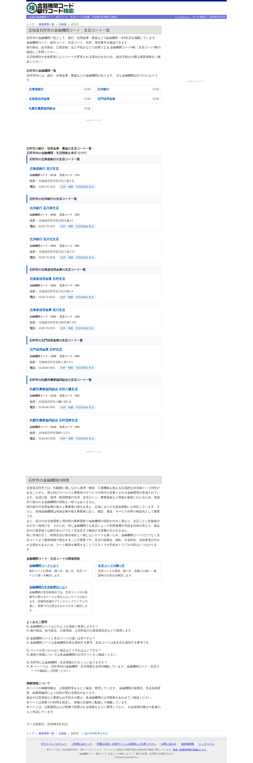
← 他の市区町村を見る (94, 733)
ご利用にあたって (81, 743)
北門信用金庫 (39, 349)
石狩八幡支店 (68, 389)
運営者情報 (187, 743)
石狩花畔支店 (68, 420)
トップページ (182, 17)
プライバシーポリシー (54, 743)
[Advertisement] (93, 132)
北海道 (62, 24)
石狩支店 (59, 279)
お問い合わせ (169, 743)
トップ (30, 24)
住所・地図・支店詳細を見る (77, 186)
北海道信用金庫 (41, 279)
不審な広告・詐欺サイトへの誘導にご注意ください (126, 743)
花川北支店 (51, 239)
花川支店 (52, 168)
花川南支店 (51, 208)
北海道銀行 (37, 168)
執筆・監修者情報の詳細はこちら (189, 749)
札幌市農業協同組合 (44, 389)
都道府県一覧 (46, 24)
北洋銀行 (36, 208)
